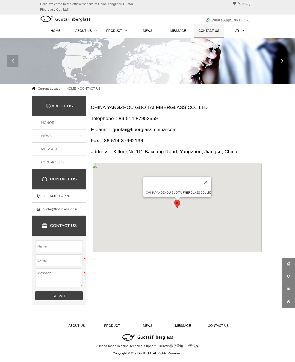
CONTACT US (90, 88)
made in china (118, 346)
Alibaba (101, 346)
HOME (71, 88)
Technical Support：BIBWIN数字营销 (156, 346)
